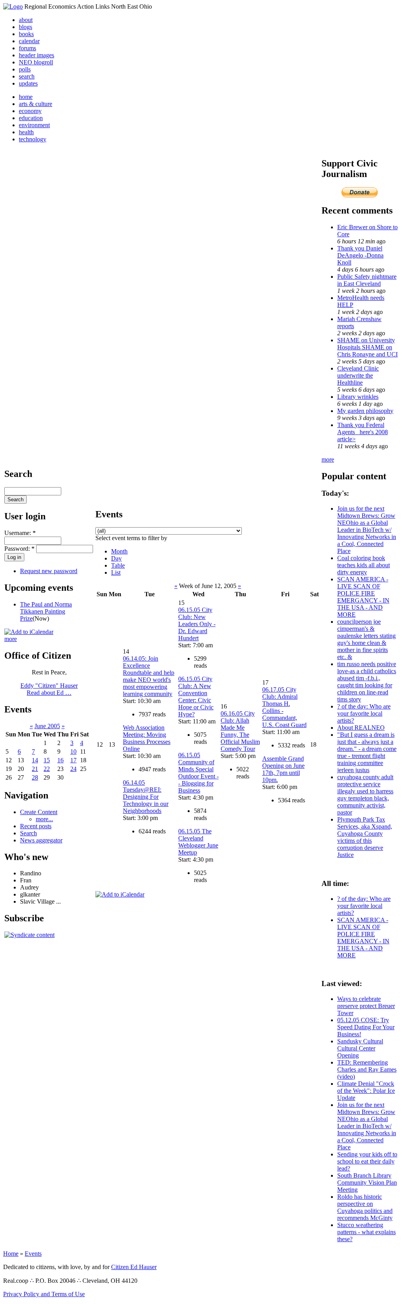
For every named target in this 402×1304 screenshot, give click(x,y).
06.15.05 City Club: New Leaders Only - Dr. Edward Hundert (197, 623)
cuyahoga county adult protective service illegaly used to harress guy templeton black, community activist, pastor (365, 795)
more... (44, 819)
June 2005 (47, 726)
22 (47, 768)
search (27, 76)
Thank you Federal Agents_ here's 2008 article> (362, 432)
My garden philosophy (365, 410)
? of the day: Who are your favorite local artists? (364, 713)
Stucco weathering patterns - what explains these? (366, 1232)
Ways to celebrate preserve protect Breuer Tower (366, 1005)
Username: (20, 533)
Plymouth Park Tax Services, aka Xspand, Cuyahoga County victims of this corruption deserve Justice (364, 837)
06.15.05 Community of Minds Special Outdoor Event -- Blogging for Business (198, 773)
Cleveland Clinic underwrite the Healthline (358, 375)
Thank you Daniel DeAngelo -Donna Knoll (360, 255)
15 (47, 760)
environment (34, 125)
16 (60, 760)
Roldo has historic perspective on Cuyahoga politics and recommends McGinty (365, 1207)
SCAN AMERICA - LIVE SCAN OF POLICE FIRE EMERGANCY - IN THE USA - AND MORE (363, 597)
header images (36, 55)
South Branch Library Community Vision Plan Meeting (367, 1182)
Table (118, 565)
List (116, 572)
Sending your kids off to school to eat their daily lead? (367, 1161)
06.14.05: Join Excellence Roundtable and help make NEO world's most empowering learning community (148, 676)
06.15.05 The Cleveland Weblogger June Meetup (198, 842)
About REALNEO (361, 727)
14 (35, 760)
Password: (19, 548)
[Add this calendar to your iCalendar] (28, 631)
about (26, 19)
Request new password (48, 571)
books (26, 34)
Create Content (38, 812)
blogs (25, 27)
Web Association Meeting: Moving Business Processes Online (146, 738)
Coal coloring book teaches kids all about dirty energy (363, 565)
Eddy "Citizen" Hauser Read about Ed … (49, 689)
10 (73, 751)
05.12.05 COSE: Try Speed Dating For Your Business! (366, 1027)
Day (116, 558)
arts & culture (35, 103)
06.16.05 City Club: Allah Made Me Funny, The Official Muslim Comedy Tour (240, 731)
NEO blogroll (36, 62)
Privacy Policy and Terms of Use (44, 1294)
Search (28, 833)
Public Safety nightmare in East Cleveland (367, 280)
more (10, 639)
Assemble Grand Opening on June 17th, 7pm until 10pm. (283, 769)
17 (73, 760)
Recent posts (35, 826)
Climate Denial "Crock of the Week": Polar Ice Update (366, 1090)
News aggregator (41, 840)
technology (32, 139)
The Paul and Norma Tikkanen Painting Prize (46, 611)
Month (119, 551)
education (31, 118)
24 (73, 768)
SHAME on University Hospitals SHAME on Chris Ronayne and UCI (367, 347)
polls (25, 69)
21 (35, 768)
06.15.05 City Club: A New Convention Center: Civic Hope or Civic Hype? (196, 697)
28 (35, 777)
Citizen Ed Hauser (134, 1267)
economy (30, 111)
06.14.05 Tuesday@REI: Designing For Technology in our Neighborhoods (145, 796)
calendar (29, 41)
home (26, 96)
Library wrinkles (357, 396)
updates (28, 83)
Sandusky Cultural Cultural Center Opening (360, 1048)
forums (27, 48)
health (26, 132)
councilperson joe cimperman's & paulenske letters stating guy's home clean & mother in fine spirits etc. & (366, 639)
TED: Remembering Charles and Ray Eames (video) (367, 1069)
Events (33, 1253)
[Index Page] (13, 6)
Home (10, 1253)
